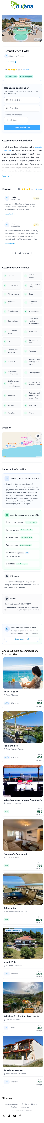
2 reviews (39, 189)
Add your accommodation (22, 1110)
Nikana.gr (7, 1098)
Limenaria (13, 56)
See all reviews (22, 253)
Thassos (21, 56)
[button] (30, 189)
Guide (24, 1104)
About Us (25, 1107)
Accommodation (12, 1104)
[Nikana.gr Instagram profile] (4, 1116)
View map (10, 62)
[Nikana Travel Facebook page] (20, 1116)
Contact (14, 1107)
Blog (33, 1104)
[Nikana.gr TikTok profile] (9, 1116)
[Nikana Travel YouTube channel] (15, 1116)
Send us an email (22, 639)
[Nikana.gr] (22, 5)
